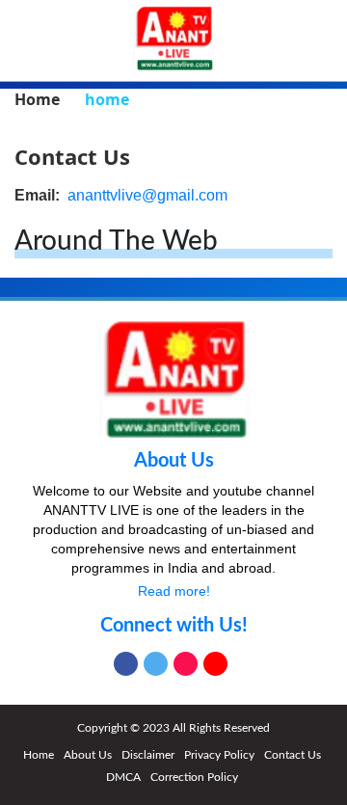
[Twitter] (156, 664)
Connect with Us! (174, 625)
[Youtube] (215, 664)
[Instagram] (186, 664)
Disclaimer (147, 755)
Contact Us (292, 755)
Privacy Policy (219, 755)
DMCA (123, 777)
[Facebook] (126, 664)
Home (38, 755)
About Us (174, 460)
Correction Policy (194, 777)
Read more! (174, 591)
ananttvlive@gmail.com (147, 195)
